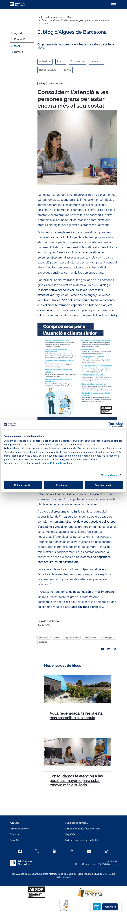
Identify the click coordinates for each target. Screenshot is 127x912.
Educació (19, 39)
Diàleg (42, 83)
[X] (114, 649)
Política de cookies (19, 828)
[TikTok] (107, 851)
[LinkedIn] (108, 649)
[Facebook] (102, 649)
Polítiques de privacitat (76, 823)
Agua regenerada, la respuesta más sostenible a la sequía (76, 715)
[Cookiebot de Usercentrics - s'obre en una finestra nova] (109, 424)
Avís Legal (15, 823)
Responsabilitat (56, 83)
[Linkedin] (54, 851)
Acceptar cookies (103, 485)
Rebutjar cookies (23, 485)
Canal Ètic (15, 840)
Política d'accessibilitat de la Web (82, 840)
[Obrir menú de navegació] (113, 4)
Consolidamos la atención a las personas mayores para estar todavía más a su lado (76, 780)
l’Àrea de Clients (70, 516)
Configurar (62, 485)
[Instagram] (71, 851)
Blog (17, 45)
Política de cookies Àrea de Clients (82, 828)
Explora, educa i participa (50, 17)
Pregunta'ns (110, 906)
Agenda (18, 33)
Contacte (14, 834)
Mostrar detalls (109, 475)
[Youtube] (89, 851)
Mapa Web (70, 834)
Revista (18, 51)
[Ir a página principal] (17, 6)
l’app (105, 516)
